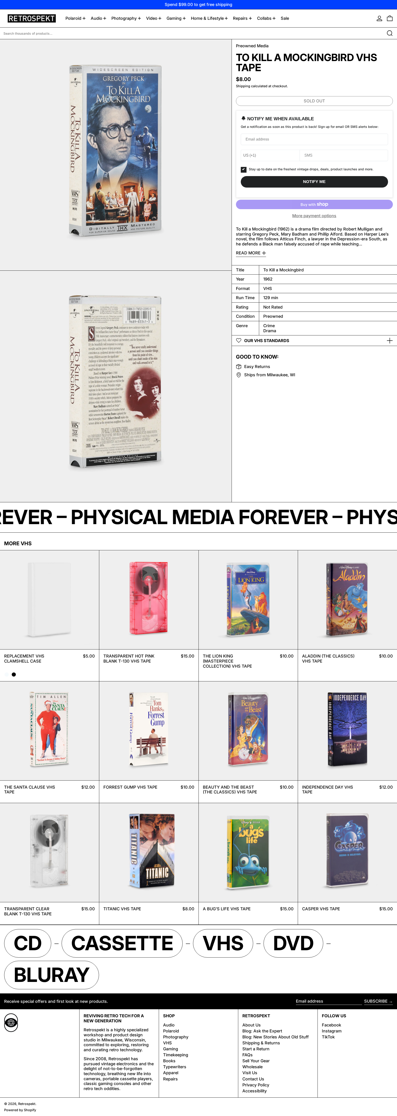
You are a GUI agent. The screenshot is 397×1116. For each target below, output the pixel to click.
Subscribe (376, 1001)
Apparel (170, 1072)
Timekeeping (175, 1054)
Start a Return (255, 1048)
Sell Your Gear (256, 1060)
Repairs (170, 1079)
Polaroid (171, 1031)
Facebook (331, 1025)
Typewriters (174, 1066)
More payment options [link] (314, 215)
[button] (390, 18)
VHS (167, 1042)
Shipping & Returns (261, 1042)
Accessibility (254, 1090)
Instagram (332, 1031)
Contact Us (253, 1079)
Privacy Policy (255, 1084)
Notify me (314, 181)
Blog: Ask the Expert (262, 1031)
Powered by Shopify (20, 1110)
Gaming (170, 1048)
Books (169, 1060)
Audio (169, 1025)
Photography (175, 1036)
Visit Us (249, 1072)
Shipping (243, 86)
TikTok (328, 1036)
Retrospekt (26, 1104)
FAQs (247, 1054)
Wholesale (252, 1066)
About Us (251, 1025)
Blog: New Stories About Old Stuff (275, 1036)
